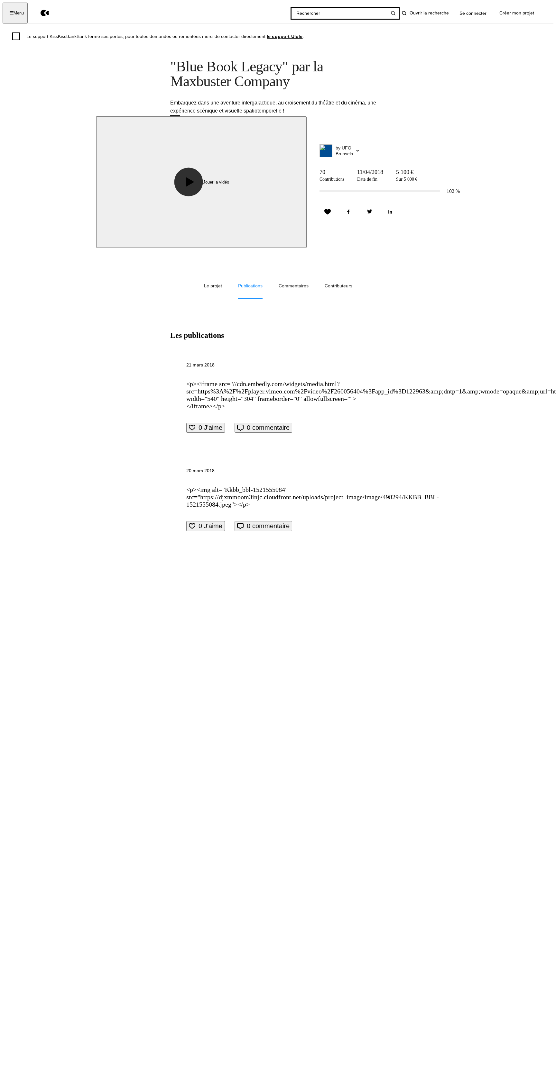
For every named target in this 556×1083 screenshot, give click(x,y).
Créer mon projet (516, 12)
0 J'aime (210, 427)
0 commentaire (268, 427)
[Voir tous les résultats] (393, 13)
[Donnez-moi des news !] (328, 212)
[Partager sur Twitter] (369, 212)
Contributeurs (338, 285)
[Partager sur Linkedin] (390, 212)
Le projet (213, 285)
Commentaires (294, 285)
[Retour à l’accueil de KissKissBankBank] (40, 13)
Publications (250, 285)
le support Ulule (285, 36)
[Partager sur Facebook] (348, 212)
